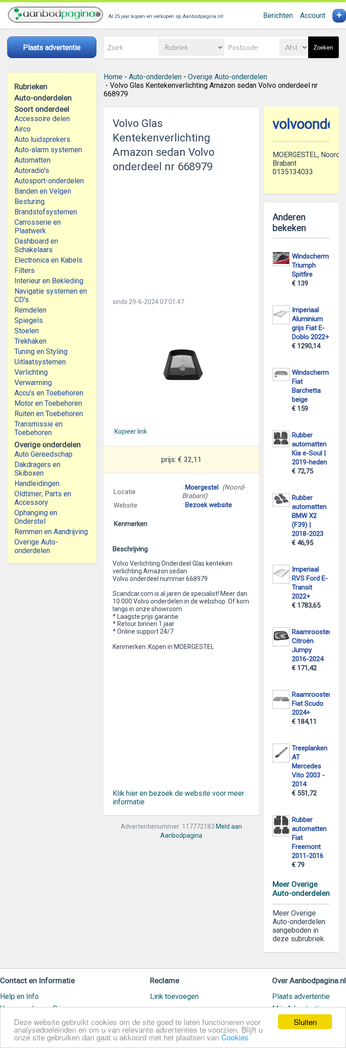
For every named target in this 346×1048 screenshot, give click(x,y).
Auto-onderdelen (155, 77)
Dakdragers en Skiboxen (37, 468)
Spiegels (28, 320)
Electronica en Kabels (48, 260)
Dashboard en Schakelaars (36, 245)
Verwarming (33, 382)
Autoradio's (31, 170)
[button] (181, 366)
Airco (22, 129)
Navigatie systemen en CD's (50, 295)
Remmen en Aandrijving (51, 531)
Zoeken (323, 47)
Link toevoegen (174, 996)
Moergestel (202, 487)
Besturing (29, 201)
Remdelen (30, 310)
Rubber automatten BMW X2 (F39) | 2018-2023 (309, 516)
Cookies (235, 1037)
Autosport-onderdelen (49, 181)
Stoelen (26, 331)
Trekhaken (30, 341)
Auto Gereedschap (43, 454)
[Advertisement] (181, 232)
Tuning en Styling (41, 351)
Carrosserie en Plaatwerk (37, 226)
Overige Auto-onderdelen (36, 546)
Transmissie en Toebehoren (38, 428)
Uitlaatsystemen (40, 362)
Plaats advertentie (301, 996)
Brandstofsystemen (45, 212)
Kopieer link (130, 431)
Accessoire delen (42, 118)
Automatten (32, 160)
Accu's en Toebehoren (48, 393)
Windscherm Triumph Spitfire (310, 265)
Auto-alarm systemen (48, 149)
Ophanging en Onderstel (35, 517)
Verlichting (31, 372)
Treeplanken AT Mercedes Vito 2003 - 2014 (310, 766)
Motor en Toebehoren (48, 403)
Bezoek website (208, 505)
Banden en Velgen (42, 191)
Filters (24, 270)
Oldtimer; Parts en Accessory (42, 498)
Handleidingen (36, 483)
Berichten (278, 15)
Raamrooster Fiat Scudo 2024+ (311, 703)
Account (312, 15)
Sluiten (305, 1021)
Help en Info (19, 996)
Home (113, 77)
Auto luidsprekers (42, 139)
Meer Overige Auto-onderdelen (301, 889)
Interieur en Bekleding (48, 281)
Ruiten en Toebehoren (48, 413)
